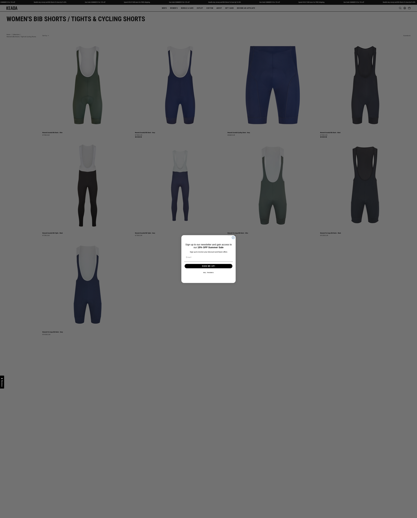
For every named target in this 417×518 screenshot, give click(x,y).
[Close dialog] (233, 237)
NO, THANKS (208, 272)
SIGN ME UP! (208, 266)
